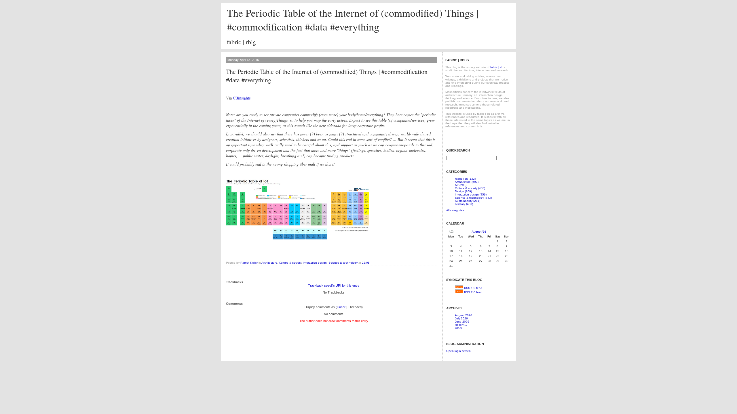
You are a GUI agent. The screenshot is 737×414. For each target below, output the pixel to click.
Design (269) (463, 191)
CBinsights (241, 98)
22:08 (366, 262)
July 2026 (461, 318)
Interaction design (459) (471, 194)
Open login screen (458, 350)
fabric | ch (496, 67)
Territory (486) (464, 204)
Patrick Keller (249, 262)
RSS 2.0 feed (473, 292)
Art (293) (460, 185)
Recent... (461, 324)
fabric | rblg (241, 42)
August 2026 (463, 315)
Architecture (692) (466, 181)
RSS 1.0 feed (473, 288)
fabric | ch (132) (465, 178)
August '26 (479, 231)
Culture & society (290, 262)
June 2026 (462, 321)
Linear (341, 307)
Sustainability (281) (467, 200)
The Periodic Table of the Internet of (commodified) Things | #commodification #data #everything (352, 19)
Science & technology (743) (473, 197)
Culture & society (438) (470, 188)
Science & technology (343, 262)
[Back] (451, 232)
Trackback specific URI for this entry (334, 285)
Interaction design (315, 262)
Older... (459, 327)
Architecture (269, 262)
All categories (455, 210)
